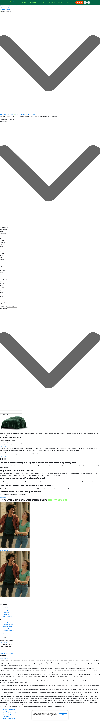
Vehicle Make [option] (3, 229)
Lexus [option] (1, 272)
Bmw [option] (1, 237)
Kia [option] (1, 268)
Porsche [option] (2, 289)
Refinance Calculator (8, 630)
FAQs (4, 632)
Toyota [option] (2, 300)
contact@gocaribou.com (6, 653)
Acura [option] (1, 231)
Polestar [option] (2, 287)
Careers (5, 609)
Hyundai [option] (2, 259)
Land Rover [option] (3, 270)
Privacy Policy (6, 711)
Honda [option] (1, 257)
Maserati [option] (2, 276)
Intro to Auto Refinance (9, 622)
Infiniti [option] (1, 263)
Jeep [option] (1, 266)
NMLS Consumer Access (9, 718)
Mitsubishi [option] (2, 283)
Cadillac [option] (2, 240)
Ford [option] (1, 252)
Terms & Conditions (8, 714)
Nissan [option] (1, 285)
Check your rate (4, 446)
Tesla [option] (1, 298)
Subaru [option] (2, 296)
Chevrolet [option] (2, 242)
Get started (79, 2)
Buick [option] (1, 238)
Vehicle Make (3, 119)
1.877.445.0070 (3, 643)
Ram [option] (1, 291)
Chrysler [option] (2, 244)
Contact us (6, 614)
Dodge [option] (1, 246)
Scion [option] (1, 294)
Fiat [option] (1, 250)
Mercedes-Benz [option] (4, 279)
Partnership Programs (8, 616)
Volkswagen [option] (3, 302)
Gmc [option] (1, 255)
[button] (50, 62)
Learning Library (7, 628)
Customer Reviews (8, 624)
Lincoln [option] (1, 274)
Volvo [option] (1, 304)
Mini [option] (1, 281)
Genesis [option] (2, 253)
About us (5, 607)
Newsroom (6, 612)
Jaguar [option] (2, 265)
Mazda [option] (1, 278)
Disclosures (6, 716)
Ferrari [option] (1, 248)
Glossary (5, 634)
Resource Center (7, 626)
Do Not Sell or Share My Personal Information (14, 713)
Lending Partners (7, 611)
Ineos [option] (1, 261)
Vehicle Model (3, 306)
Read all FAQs (3, 497)
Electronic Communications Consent (12, 709)
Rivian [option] (1, 292)
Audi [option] (1, 235)
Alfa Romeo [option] (3, 233)
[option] (7, 114)
